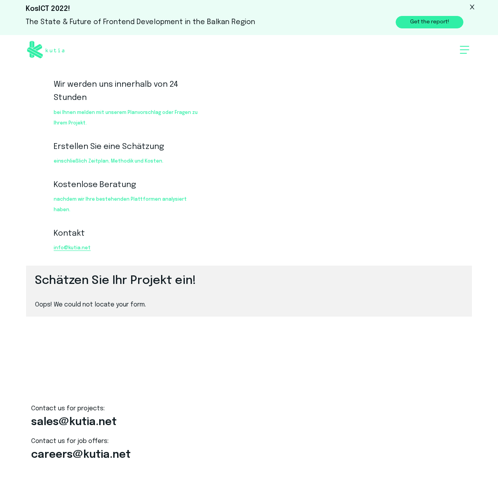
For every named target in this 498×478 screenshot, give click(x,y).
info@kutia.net (72, 248)
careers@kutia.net (86, 458)
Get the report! (436, 22)
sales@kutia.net (78, 423)
